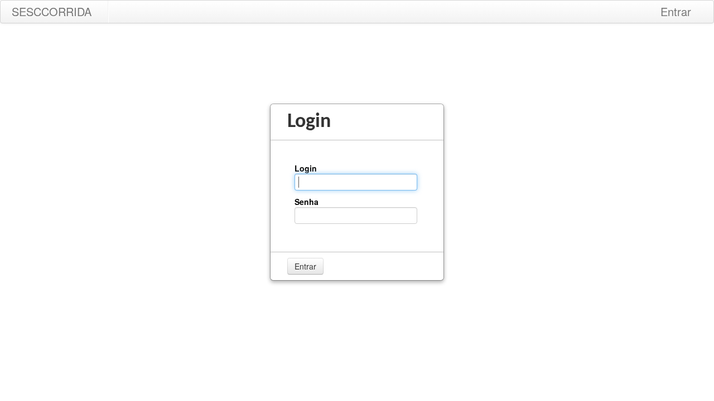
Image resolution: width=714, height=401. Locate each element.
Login (306, 168)
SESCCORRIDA (51, 11)
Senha (307, 201)
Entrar (675, 11)
